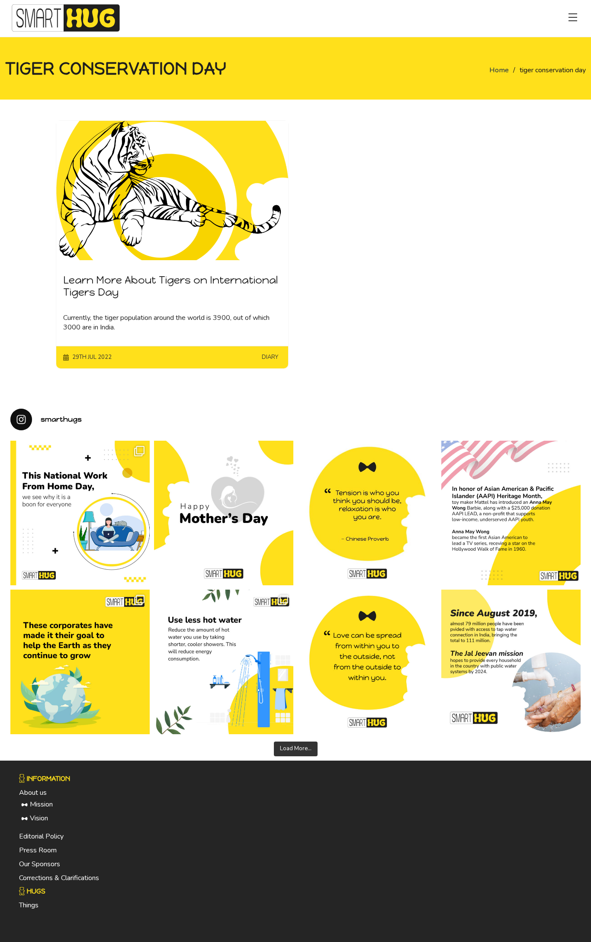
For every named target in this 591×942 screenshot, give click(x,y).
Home (499, 70)
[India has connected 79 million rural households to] (511, 662)
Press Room (38, 850)
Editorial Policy (41, 836)
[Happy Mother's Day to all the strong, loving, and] (223, 513)
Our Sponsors (39, 864)
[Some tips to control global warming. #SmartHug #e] (223, 662)
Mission (41, 804)
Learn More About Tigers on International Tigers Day (170, 286)
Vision (39, 818)
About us (33, 792)
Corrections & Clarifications (59, 878)
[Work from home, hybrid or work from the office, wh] (80, 513)
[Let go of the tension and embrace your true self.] (367, 513)
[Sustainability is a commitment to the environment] (80, 662)
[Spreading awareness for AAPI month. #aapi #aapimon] (511, 513)
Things (29, 905)
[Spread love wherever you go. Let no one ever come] (367, 662)
